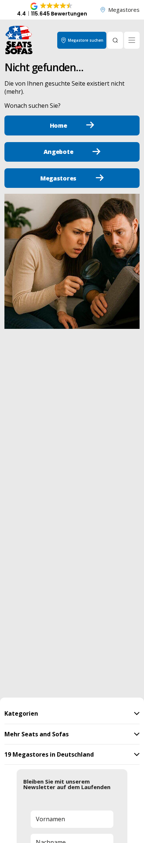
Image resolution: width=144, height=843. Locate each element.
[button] (52, 10)
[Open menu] (132, 40)
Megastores (124, 9)
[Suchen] (115, 40)
